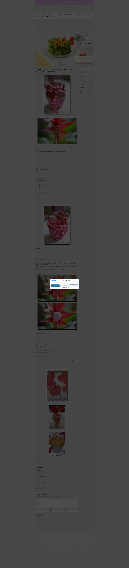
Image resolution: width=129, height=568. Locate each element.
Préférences (74, 285)
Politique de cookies (60, 287)
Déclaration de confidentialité (66, 287)
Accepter (55, 285)
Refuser (64, 285)
